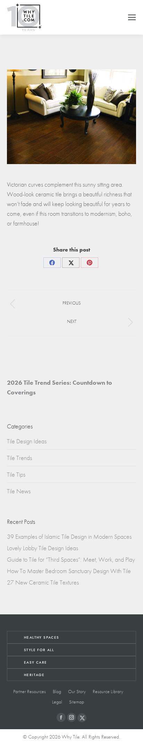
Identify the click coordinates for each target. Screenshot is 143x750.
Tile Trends (19, 458)
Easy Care (35, 662)
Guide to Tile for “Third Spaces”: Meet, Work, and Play (71, 559)
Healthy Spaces (41, 637)
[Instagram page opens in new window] (71, 717)
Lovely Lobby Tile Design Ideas (42, 548)
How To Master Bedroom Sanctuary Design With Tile (69, 571)
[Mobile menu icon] (132, 17)
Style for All (39, 649)
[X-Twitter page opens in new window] (81, 717)
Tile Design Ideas (27, 441)
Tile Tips (16, 474)
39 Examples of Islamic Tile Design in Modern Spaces (69, 536)
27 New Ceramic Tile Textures (43, 582)
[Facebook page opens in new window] (61, 717)
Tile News (19, 491)
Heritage (34, 674)
